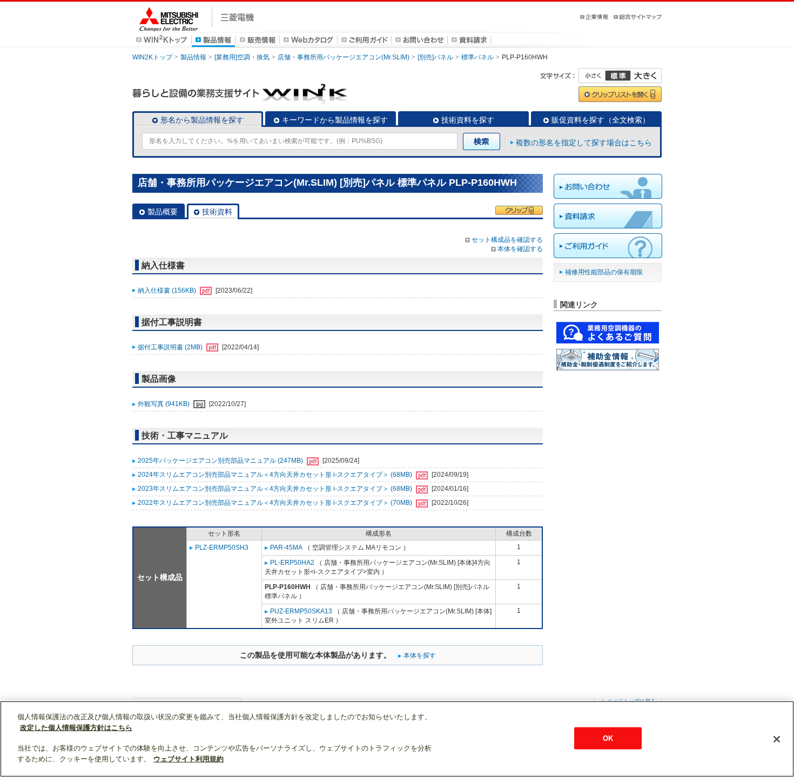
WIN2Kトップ (152, 57)
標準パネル (477, 57)
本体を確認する (520, 249)
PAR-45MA (286, 547)
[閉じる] (777, 739)
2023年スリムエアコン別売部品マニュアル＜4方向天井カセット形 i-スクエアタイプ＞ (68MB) (276, 488)
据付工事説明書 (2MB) (171, 347)
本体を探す (419, 655)
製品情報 (193, 57)
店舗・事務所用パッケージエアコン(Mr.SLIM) (343, 57)
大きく (640, 75)
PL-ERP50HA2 (292, 562)
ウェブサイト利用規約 (188, 759)
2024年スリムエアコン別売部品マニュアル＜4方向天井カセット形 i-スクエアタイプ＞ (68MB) (276, 474)
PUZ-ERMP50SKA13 (301, 611)
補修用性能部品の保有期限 (604, 272)
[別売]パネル (435, 57)
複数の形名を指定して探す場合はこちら (584, 142)
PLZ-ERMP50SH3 (221, 547)
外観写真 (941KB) (164, 404)
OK (608, 738)
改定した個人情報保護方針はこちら (76, 728)
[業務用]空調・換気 (242, 57)
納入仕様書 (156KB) (168, 290)
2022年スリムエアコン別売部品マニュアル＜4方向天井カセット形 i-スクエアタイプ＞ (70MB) (276, 502)
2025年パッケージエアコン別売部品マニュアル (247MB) (221, 460)
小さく (598, 75)
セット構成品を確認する (507, 240)
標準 (618, 75)
